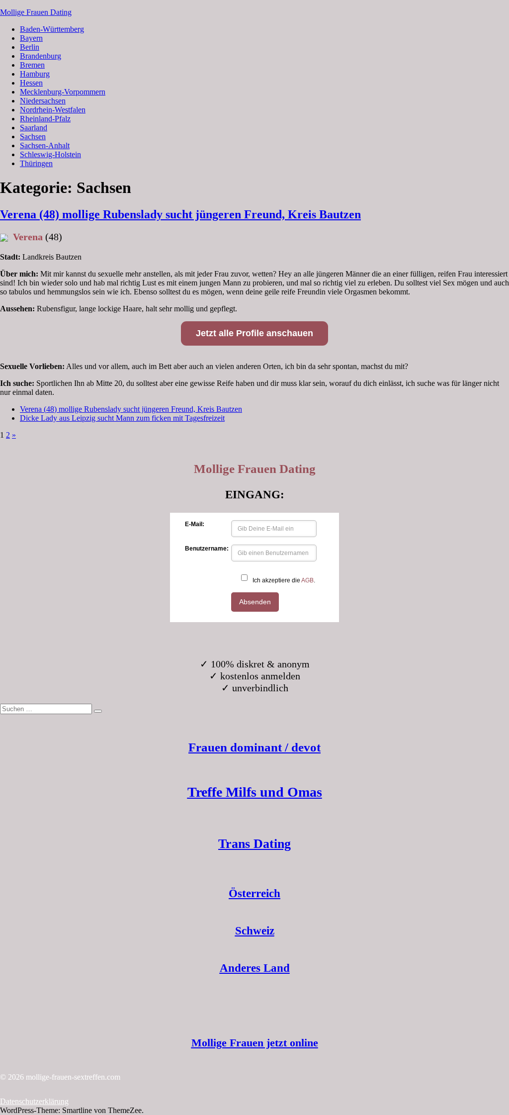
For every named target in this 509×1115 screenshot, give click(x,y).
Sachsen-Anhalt (45, 145)
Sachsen (33, 136)
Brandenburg (40, 56)
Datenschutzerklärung (34, 1101)
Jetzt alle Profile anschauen (254, 333)
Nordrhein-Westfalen (52, 109)
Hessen (31, 83)
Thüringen (36, 163)
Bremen (32, 65)
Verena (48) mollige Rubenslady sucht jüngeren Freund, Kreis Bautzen (180, 214)
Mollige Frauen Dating (36, 12)
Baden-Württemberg (52, 29)
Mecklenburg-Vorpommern (62, 92)
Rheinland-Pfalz (45, 118)
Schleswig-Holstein (50, 154)
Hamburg (35, 74)
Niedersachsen (43, 100)
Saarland (33, 127)
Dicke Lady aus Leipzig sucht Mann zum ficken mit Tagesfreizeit (122, 418)
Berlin (29, 47)
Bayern (31, 38)
